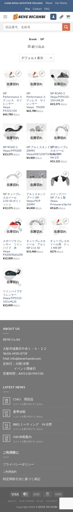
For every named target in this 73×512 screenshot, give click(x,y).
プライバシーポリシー (18, 464)
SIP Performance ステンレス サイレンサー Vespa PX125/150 (12, 102)
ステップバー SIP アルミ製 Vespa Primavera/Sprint (60, 199)
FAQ (46, 8)
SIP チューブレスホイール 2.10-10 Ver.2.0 (59, 152)
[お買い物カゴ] (68, 16)
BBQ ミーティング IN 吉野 (32, 424)
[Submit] (66, 27)
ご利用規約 (10, 471)
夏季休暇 (19, 411)
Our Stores (61, 2)
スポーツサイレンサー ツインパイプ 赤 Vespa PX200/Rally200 (13, 247)
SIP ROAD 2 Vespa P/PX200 (12, 149)
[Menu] (5, 16)
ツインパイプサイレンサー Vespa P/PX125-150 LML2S (12, 296)
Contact (37, 8)
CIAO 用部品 (23, 399)
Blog (27, 8)
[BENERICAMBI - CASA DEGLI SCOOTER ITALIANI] (29, 16)
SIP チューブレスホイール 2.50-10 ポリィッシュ (12, 199)
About (49, 2)
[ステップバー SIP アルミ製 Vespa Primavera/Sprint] (60, 180)
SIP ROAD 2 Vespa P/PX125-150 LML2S (60, 97)
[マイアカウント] (53, 17)
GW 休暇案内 (22, 437)
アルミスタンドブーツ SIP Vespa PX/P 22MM (36, 199)
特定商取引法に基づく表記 (21, 479)
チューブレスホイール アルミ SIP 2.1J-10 (36, 244)
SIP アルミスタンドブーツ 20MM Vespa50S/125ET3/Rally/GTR (44, 150)
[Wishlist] (61, 16)
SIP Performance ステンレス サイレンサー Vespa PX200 (36, 100)
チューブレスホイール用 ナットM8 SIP (59, 244)
